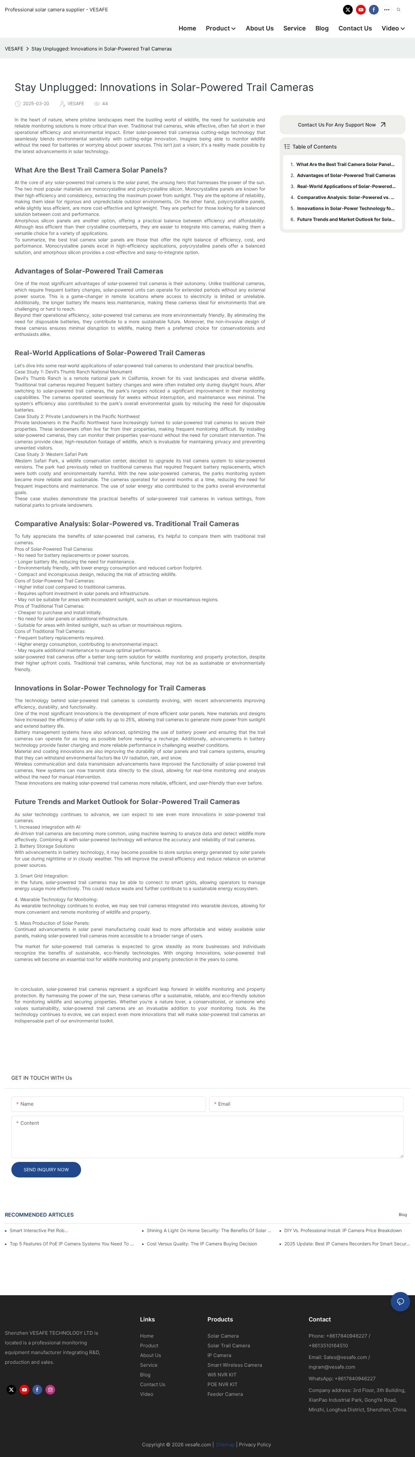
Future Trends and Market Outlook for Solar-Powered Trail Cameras (346, 219)
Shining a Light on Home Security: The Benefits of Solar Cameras (210, 1230)
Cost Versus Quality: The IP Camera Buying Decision (202, 1243)
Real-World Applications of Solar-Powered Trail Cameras (346, 186)
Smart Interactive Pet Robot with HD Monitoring (40, 1230)
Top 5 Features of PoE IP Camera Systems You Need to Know (73, 1243)
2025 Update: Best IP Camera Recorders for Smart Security (347, 1243)
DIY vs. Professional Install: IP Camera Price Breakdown (343, 1230)
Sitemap (225, 1444)
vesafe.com (198, 1444)
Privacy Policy (255, 1444)
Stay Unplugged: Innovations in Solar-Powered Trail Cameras (101, 49)
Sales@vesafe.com (345, 1357)
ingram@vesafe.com (332, 1367)
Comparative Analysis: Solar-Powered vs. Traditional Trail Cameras (346, 197)
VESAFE (14, 49)
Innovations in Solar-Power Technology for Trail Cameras (346, 208)
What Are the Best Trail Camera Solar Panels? (346, 164)
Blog (403, 1214)
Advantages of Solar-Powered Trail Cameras (346, 175)
